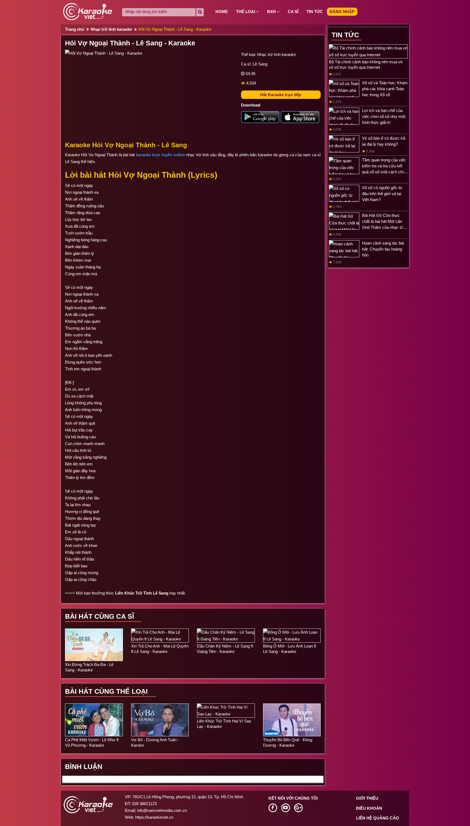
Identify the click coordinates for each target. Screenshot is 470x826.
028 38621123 (144, 803)
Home (221, 11)
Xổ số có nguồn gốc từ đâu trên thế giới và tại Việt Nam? (382, 193)
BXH (272, 11)
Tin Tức (345, 35)
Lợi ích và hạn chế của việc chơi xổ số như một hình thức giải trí (383, 116)
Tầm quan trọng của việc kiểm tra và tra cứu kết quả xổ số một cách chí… (385, 166)
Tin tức (315, 11)
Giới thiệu (367, 798)
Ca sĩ (293, 11)
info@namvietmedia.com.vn (162, 810)
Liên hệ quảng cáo (377, 818)
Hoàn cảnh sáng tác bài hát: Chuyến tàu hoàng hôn (383, 249)
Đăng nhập (342, 11)
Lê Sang (260, 64)
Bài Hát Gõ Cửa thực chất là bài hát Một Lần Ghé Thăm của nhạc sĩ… (384, 221)
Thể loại (246, 11)
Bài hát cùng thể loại (106, 691)
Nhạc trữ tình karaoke (111, 29)
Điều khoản (369, 808)
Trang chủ (74, 29)
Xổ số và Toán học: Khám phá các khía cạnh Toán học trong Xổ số (385, 88)
